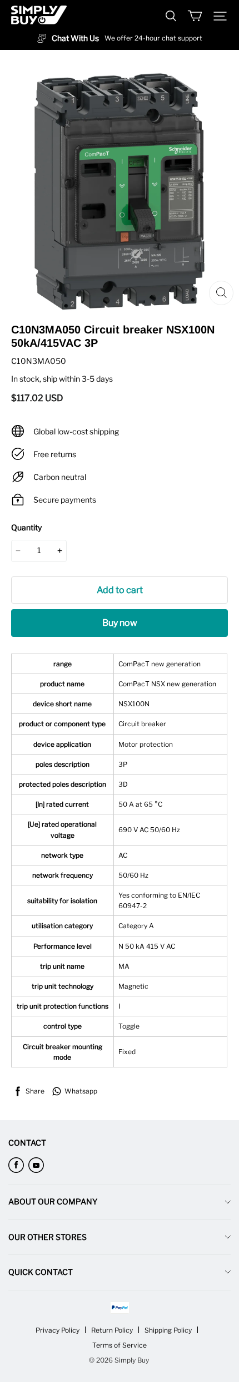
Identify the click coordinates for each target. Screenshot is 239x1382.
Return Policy (112, 1330)
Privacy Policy (57, 1330)
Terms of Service (119, 1345)
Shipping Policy (168, 1330)
